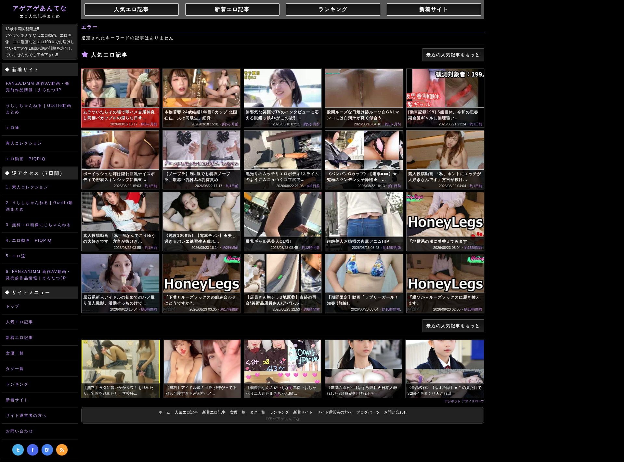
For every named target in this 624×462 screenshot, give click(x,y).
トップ (13, 306)
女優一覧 (15, 353)
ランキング (17, 384)
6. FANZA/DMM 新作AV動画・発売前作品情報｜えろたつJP (38, 274)
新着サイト (17, 400)
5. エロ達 (16, 256)
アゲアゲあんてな (40, 12)
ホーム (164, 412)
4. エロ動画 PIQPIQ (29, 240)
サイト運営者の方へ (26, 415)
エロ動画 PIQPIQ (26, 159)
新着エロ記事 (19, 337)
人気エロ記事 (19, 322)
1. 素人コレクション (27, 187)
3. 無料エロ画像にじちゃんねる (38, 225)
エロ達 (13, 127)
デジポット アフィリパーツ (464, 401)
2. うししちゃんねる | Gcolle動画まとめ (39, 206)
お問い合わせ (19, 431)
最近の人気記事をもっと (453, 54)
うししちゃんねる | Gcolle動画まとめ (39, 108)
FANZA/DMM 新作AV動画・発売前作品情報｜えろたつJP (38, 86)
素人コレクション (24, 143)
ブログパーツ (368, 412)
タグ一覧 (15, 368)
